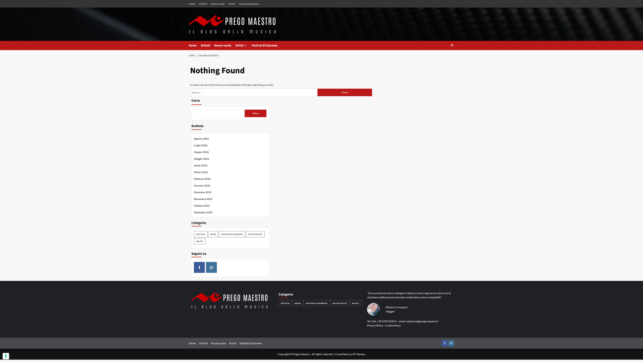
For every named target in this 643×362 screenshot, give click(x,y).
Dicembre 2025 (202, 192)
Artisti (231, 3)
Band (213, 234)
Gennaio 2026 (202, 185)
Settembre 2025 (203, 212)
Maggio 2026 (201, 158)
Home (192, 3)
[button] (452, 45)
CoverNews (342, 354)
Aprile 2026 (200, 165)
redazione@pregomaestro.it (422, 321)
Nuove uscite (218, 3)
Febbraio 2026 (202, 178)
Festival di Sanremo (249, 3)
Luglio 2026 (200, 145)
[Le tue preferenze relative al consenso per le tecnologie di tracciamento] (6, 356)
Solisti (199, 241)
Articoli (203, 3)
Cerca (195, 100)
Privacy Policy (375, 325)
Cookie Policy (393, 325)
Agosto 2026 (201, 138)
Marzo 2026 (201, 172)
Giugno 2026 (201, 152)
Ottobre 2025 (202, 205)
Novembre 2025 (203, 198)
